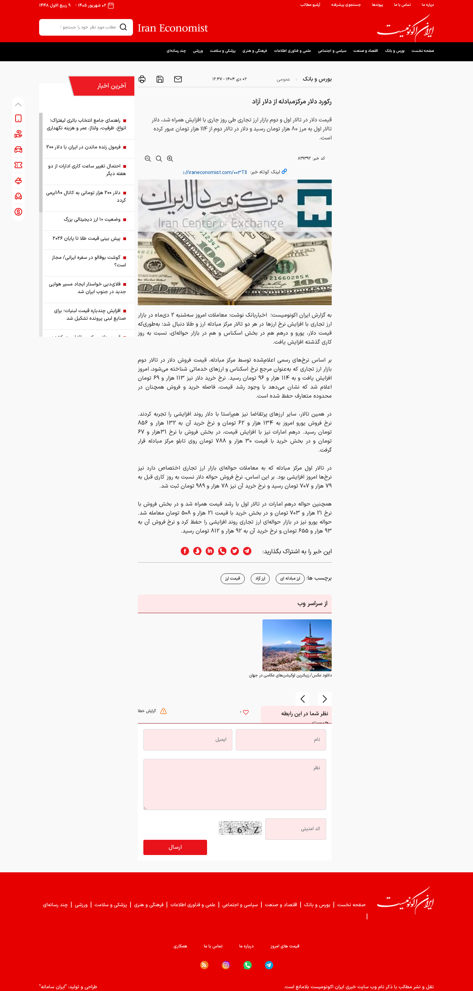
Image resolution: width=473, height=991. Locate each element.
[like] (246, 713)
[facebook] (183, 552)
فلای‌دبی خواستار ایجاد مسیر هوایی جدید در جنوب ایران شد (87, 288)
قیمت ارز (232, 578)
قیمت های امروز (285, 946)
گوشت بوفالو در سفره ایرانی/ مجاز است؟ (89, 261)
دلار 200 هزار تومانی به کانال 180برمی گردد (86, 196)
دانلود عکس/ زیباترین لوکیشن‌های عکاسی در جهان (290, 675)
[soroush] (195, 552)
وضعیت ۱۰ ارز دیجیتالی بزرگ (92, 219)
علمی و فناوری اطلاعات (292, 51)
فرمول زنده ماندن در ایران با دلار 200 (83, 147)
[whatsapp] (220, 552)
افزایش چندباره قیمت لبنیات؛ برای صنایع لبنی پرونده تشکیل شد (90, 314)
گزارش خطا (147, 711)
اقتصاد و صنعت (365, 51)
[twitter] (232, 552)
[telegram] (250, 552)
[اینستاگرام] (226, 965)
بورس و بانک (394, 51)
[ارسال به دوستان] (177, 79)
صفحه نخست (422, 51)
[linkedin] (208, 552)
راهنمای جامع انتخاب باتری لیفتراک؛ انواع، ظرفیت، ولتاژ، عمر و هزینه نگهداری (86, 124)
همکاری (180, 946)
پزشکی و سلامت (222, 51)
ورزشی (198, 51)
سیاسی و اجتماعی (332, 51)
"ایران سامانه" (53, 987)
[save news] (159, 79)
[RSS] (204, 965)
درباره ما (428, 5)
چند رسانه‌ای (176, 51)
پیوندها (377, 5)
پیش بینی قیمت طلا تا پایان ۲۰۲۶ (87, 238)
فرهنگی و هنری (254, 51)
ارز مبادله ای (290, 578)
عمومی (283, 79)
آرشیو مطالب (310, 5)
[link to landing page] (405, 28)
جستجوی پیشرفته (346, 5)
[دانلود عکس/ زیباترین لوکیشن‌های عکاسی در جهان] (297, 645)
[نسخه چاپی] (142, 79)
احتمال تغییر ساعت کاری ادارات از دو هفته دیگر (87, 170)
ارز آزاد (260, 578)
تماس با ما (402, 5)
